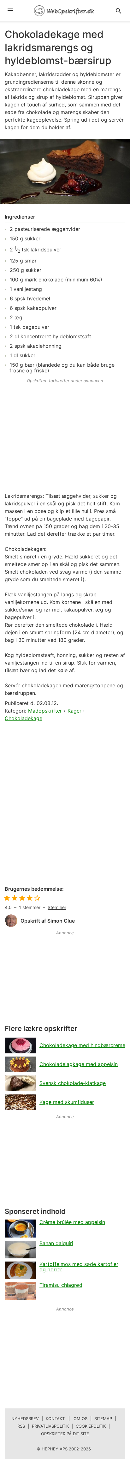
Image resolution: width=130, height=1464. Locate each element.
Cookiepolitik (91, 1426)
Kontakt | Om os (66, 1418)
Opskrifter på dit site (65, 1433)
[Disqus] (65, 804)
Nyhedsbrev (25, 1418)
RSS (21, 1426)
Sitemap (103, 1418)
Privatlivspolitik (50, 1426)
